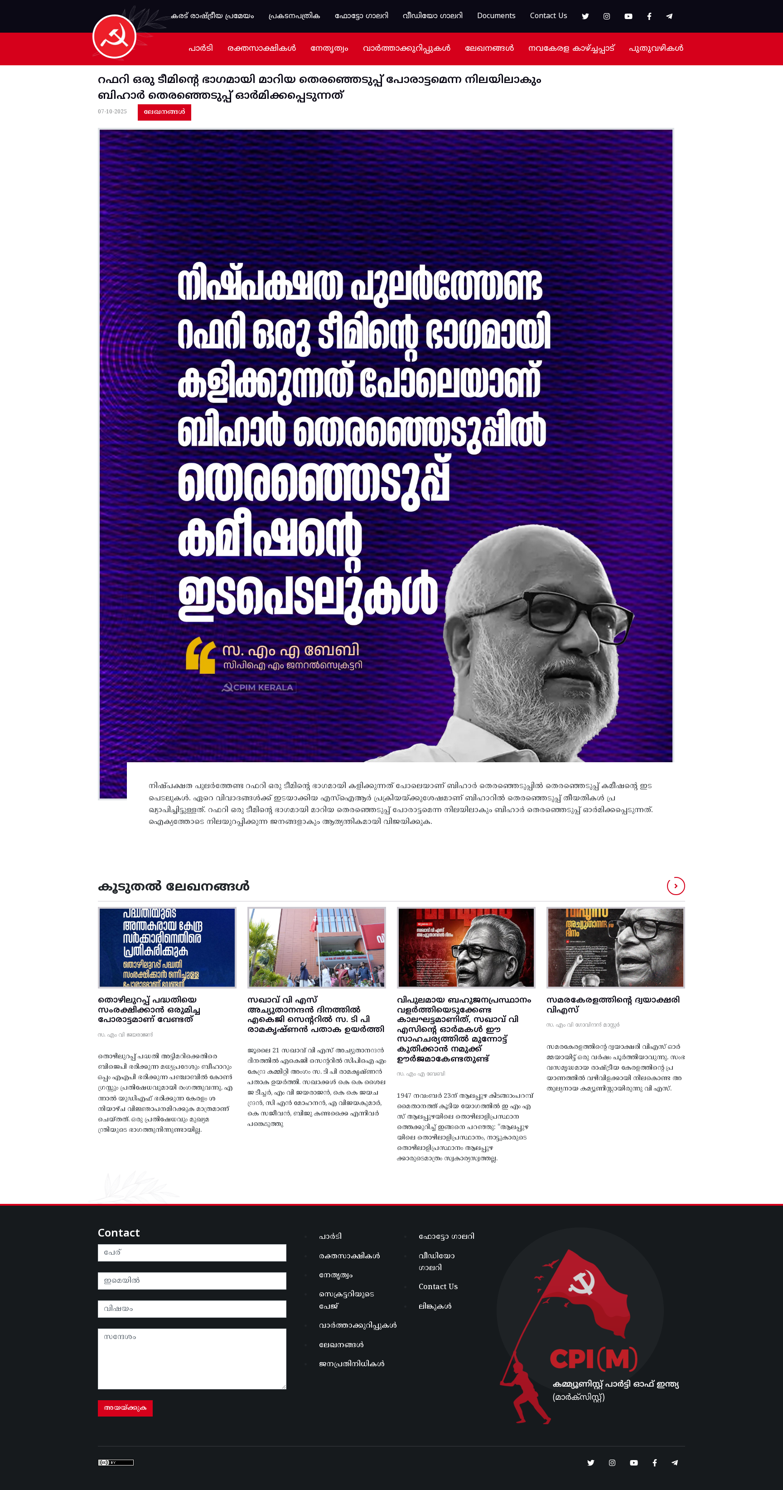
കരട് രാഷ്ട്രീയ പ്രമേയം (212, 16)
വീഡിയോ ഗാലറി (433, 16)
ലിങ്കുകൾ (435, 1306)
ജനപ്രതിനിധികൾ (352, 1364)
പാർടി (200, 49)
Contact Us (548, 16)
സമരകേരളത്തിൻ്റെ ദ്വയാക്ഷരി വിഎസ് (613, 1005)
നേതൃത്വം (329, 49)
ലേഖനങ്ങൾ (489, 49)
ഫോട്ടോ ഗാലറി (361, 16)
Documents (496, 16)
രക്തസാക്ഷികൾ (261, 49)
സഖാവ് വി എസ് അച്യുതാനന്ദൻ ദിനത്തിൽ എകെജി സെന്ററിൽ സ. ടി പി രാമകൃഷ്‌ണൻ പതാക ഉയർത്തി (315, 1015)
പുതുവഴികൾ (656, 49)
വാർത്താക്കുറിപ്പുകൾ (406, 49)
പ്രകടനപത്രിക (294, 16)
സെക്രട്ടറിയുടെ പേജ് (346, 1300)
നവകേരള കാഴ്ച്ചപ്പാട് (571, 49)
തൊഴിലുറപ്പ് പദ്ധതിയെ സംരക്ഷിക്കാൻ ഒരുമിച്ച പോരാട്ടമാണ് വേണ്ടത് (149, 1010)
